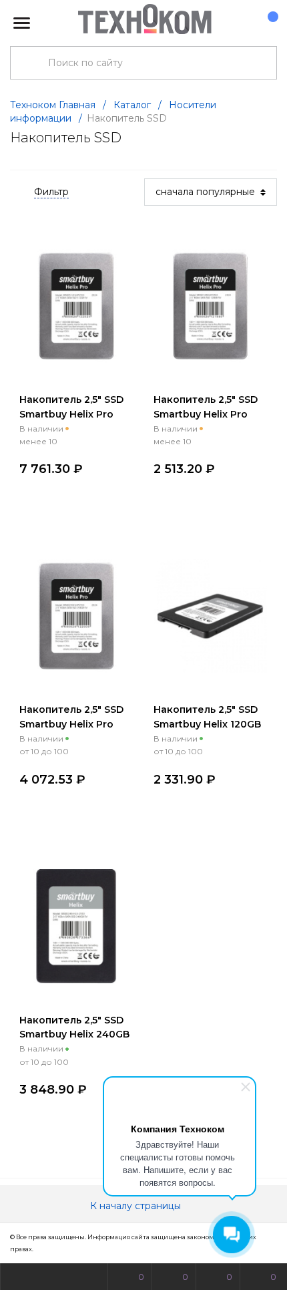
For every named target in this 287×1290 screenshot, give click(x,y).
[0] (266, 23)
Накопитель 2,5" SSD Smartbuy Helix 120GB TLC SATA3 (207, 724)
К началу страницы (137, 1206)
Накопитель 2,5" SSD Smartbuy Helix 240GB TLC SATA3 (74, 1035)
